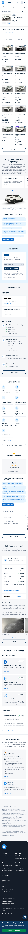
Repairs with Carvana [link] (7, 873)
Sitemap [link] (11, 908)
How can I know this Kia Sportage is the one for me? (13, 219)
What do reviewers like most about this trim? (14, 496)
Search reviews (9, 511)
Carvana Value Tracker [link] (20, 858)
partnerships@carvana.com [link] (8, 898)
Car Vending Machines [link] (20, 868)
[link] (7, 688)
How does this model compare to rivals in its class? (13, 232)
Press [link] (3, 910)
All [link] (2, 11)
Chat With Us (7, 891)
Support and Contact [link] (9, 889)
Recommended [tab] (8, 39)
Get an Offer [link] (18, 855)
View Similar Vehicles (14, 930)
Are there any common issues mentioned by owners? (13, 487)
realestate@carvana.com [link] (8, 903)
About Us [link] (17, 865)
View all (14, 641)
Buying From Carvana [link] (7, 865)
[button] (23, 2)
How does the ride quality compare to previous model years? (12, 224)
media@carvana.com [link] (7, 901)
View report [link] (6, 303)
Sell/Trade (14, 7)
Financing (22, 7)
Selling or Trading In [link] (6, 868)
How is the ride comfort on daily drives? (12, 483)
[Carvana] (7, 2)
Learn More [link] (4, 855)
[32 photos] (9, 23)
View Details (14, 372)
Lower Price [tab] (20, 39)
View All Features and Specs (14, 445)
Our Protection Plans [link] (7, 870)
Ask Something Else (8, 239)
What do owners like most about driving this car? (13, 500)
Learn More (6, 671)
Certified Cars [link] (5, 875)
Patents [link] (22, 908)
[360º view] (4, 23)
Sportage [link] (9, 11)
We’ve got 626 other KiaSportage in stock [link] (14, 32)
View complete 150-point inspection (12, 590)
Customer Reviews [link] (19, 870)
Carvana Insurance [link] (6, 877)
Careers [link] (17, 873)
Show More (14, 150)
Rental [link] (8, 440)
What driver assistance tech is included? (13, 236)
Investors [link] (16, 908)
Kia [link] (5, 11)
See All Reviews (14, 536)
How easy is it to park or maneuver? (11, 228)
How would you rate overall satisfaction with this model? (13, 492)
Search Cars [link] (5, 908)
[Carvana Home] (4, 846)
